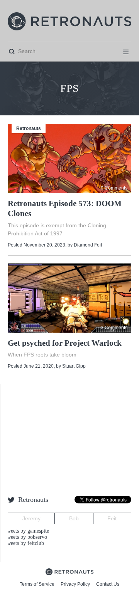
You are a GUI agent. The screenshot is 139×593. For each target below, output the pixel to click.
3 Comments (114, 327)
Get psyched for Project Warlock (65, 343)
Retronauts (28, 128)
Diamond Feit (88, 245)
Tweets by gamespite (26, 531)
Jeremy (31, 518)
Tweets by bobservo (25, 537)
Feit (112, 518)
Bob (74, 518)
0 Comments (114, 188)
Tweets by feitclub (24, 543)
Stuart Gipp (74, 366)
